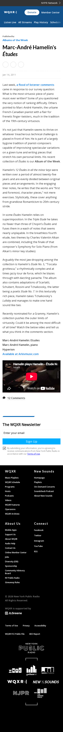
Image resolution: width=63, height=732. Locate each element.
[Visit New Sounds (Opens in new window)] (46, 681)
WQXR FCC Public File (15, 634)
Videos (8, 500)
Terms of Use (11, 625)
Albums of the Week (15, 40)
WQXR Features (12, 504)
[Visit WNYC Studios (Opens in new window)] (48, 670)
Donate (32, 12)
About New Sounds (43, 495)
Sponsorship (11, 566)
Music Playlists (12, 477)
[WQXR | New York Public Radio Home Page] (10, 12)
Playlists (38, 482)
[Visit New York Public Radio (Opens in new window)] (31, 648)
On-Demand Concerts (44, 486)
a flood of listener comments (35, 85)
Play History (41, 22)
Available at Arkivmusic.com (21, 354)
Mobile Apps (11, 530)
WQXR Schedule (12, 482)
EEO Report (34, 634)
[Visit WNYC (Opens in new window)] (15, 670)
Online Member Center (16, 552)
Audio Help (10, 543)
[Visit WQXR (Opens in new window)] (17, 682)
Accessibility (40, 625)
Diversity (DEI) (11, 561)
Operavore (10, 509)
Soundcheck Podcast (44, 491)
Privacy (26, 625)
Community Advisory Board (15, 572)
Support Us (10, 534)
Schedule (55, 22)
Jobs (7, 557)
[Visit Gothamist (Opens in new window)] (31, 670)
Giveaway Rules (12, 582)
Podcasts (9, 495)
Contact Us (10, 548)
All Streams (25, 22)
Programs (10, 486)
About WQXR (11, 539)
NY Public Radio (12, 577)
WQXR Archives (12, 513)
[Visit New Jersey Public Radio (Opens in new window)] (17, 693)
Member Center (50, 12)
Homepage (39, 477)
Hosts (8, 491)
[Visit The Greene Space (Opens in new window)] (46, 693)
